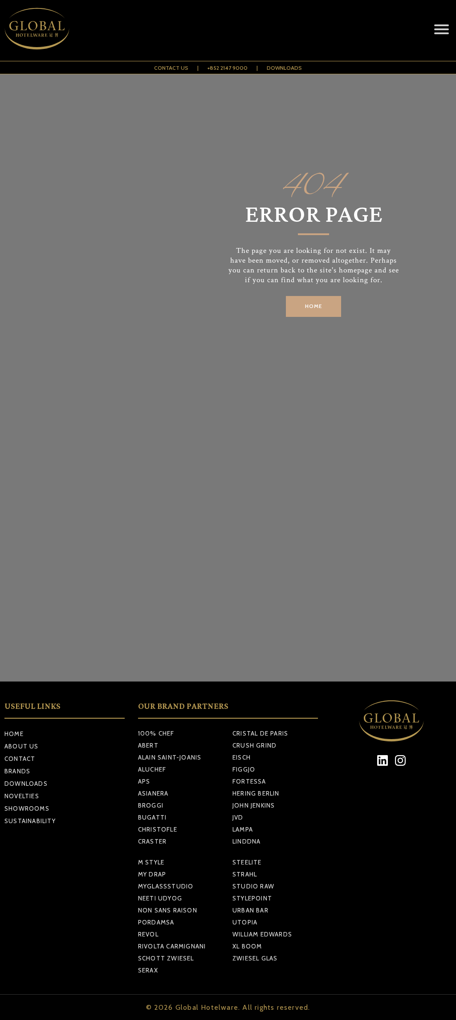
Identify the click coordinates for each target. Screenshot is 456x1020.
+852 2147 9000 (228, 67)
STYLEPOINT (252, 898)
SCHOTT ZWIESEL (166, 958)
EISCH (241, 757)
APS (144, 781)
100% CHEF (156, 733)
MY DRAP (152, 874)
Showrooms (26, 808)
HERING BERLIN (256, 793)
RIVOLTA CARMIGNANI (172, 946)
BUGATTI (152, 817)
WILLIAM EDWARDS (262, 934)
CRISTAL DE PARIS (260, 733)
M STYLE (151, 862)
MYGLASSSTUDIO (166, 886)
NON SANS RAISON (167, 910)
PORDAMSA (156, 922)
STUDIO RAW (253, 886)
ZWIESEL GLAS (254, 958)
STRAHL (244, 874)
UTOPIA (244, 922)
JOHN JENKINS (253, 805)
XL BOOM (247, 946)
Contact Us (171, 67)
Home (14, 733)
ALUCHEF (152, 769)
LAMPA (242, 829)
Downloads (284, 67)
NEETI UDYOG (160, 898)
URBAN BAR (250, 910)
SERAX (148, 970)
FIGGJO (243, 769)
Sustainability (30, 820)
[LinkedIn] (382, 760)
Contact (19, 758)
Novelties (21, 796)
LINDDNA (246, 841)
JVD (238, 817)
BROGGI (150, 805)
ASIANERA (153, 793)
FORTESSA (249, 781)
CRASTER (152, 841)
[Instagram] (400, 760)
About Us (21, 746)
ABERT (148, 745)
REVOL (148, 934)
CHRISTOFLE (157, 829)
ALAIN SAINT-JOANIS (170, 757)
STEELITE (247, 862)
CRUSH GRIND (254, 745)
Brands (17, 771)
